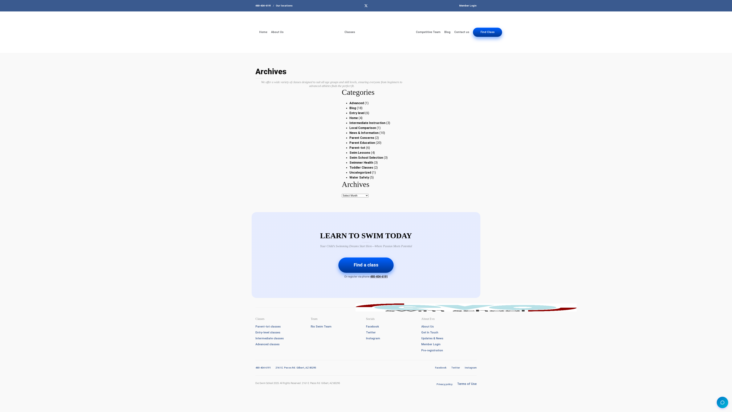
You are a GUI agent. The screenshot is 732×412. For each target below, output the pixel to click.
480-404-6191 (263, 5)
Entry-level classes (267, 332)
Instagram (373, 338)
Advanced (356, 103)
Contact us (461, 32)
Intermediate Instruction (367, 123)
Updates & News (432, 338)
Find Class (487, 32)
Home (263, 32)
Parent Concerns (361, 138)
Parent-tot (357, 148)
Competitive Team (428, 32)
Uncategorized (360, 172)
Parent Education (362, 143)
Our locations (284, 5)
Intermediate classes (269, 338)
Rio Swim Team (321, 326)
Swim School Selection (366, 157)
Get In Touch (429, 332)
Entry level (356, 113)
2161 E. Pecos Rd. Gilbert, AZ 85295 (295, 367)
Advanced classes (267, 344)
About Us (277, 32)
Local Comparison (362, 128)
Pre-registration (432, 350)
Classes (349, 32)
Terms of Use (467, 384)
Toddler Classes (361, 167)
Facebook (372, 326)
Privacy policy (444, 384)
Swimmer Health (361, 162)
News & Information (364, 133)
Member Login (468, 5)
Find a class (366, 265)
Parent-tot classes (268, 326)
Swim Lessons (359, 152)
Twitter (371, 332)
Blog (447, 32)
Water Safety (359, 177)
